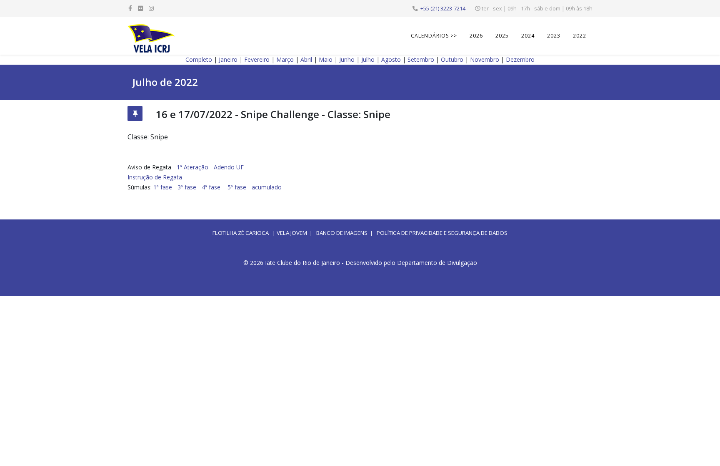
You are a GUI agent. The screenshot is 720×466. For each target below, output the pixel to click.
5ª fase (237, 187)
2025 (502, 35)
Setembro (421, 59)
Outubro (452, 59)
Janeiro (228, 59)
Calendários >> (434, 35)
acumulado (267, 187)
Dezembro (520, 59)
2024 (528, 35)
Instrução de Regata (155, 177)
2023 (553, 35)
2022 (579, 35)
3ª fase (187, 187)
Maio (325, 59)
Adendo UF (229, 167)
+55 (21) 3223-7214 (442, 8)
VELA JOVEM (292, 233)
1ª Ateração (192, 167)
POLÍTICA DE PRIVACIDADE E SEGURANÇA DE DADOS (442, 233)
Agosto (391, 59)
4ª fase (211, 187)
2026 (476, 35)
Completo (198, 59)
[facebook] (130, 8)
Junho (347, 59)
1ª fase (162, 187)
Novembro (484, 59)
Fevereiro (257, 59)
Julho (368, 59)
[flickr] (140, 8)
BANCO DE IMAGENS (342, 233)
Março (285, 59)
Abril (306, 59)
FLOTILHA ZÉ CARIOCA (240, 233)
